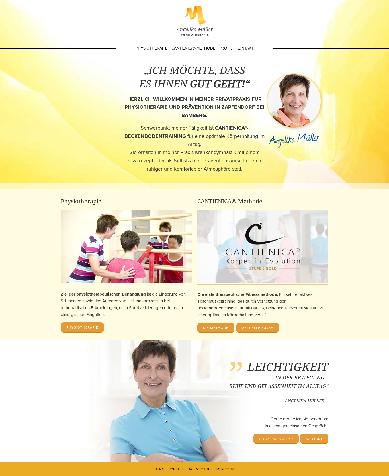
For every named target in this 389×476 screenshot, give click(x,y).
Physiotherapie (151, 48)
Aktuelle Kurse (257, 328)
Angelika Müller (276, 439)
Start (160, 469)
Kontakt (244, 48)
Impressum (225, 469)
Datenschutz (200, 469)
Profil (225, 48)
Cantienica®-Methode (193, 48)
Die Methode (215, 328)
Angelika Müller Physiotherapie (194, 21)
